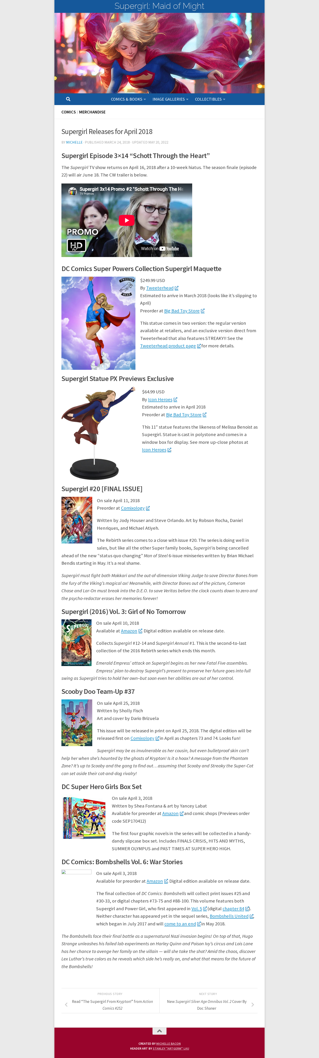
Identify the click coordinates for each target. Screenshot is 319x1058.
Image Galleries (168, 99)
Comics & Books (126, 99)
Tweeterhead (160, 288)
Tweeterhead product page (168, 346)
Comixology (133, 508)
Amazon (129, 631)
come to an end (180, 924)
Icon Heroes (160, 399)
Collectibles (208, 99)
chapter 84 (233, 909)
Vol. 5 (196, 909)
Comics (68, 112)
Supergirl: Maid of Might (159, 6)
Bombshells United (229, 916)
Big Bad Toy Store (182, 311)
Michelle (74, 142)
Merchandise (92, 112)
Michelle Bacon (168, 1043)
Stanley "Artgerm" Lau (171, 1048)
